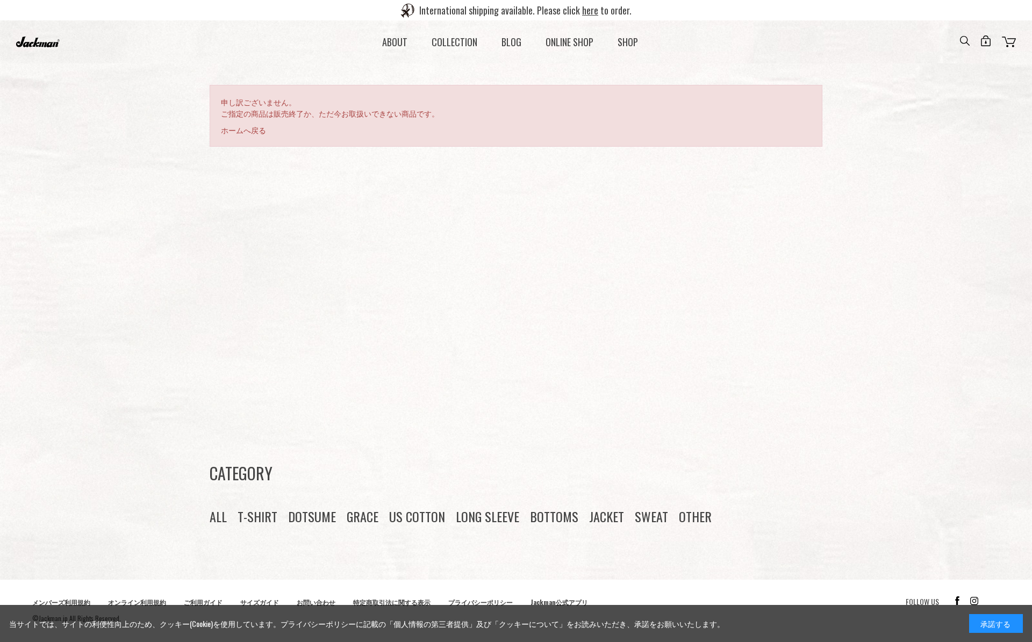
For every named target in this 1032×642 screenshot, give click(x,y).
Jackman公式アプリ (559, 602)
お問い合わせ (316, 602)
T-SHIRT (257, 516)
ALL (218, 516)
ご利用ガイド (203, 602)
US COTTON (417, 516)
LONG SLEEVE (487, 516)
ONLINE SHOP (569, 42)
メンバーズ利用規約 (61, 602)
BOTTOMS (554, 516)
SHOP (628, 42)
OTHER (695, 516)
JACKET (606, 516)
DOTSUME (312, 516)
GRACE (362, 516)
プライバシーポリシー (480, 602)
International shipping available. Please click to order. (525, 10)
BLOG (511, 42)
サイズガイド (259, 602)
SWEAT (651, 516)
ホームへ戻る (243, 129)
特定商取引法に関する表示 (392, 602)
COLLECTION (454, 42)
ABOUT (394, 42)
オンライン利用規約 (137, 602)
